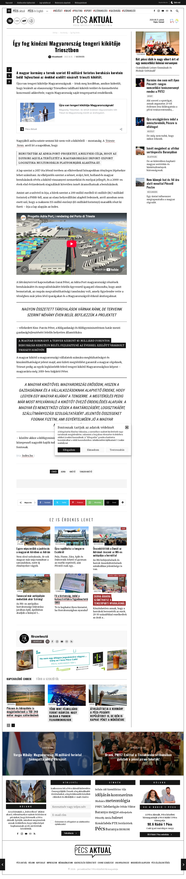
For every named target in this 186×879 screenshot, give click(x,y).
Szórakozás (101, 10)
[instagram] (159, 11)
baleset (117, 818)
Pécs (100, 828)
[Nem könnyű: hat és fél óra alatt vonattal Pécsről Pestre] (140, 182)
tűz (124, 789)
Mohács (100, 801)
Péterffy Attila (103, 817)
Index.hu (27, 455)
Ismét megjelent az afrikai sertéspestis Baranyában (163, 150)
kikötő (72, 471)
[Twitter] (9, 75)
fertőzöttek (125, 823)
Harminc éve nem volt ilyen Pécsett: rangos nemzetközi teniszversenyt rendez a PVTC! (163, 86)
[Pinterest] (9, 81)
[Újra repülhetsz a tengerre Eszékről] (71, 536)
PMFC (99, 806)
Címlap (55, 33)
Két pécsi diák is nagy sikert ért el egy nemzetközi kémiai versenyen (157, 61)
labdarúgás (111, 806)
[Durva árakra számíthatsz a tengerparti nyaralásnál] (110, 583)
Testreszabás (117, 449)
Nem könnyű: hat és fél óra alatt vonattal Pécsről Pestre (163, 183)
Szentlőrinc (114, 789)
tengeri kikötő (85, 471)
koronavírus (122, 795)
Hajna (155, 22)
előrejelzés (125, 812)
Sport (88, 10)
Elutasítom (93, 449)
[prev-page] (8, 725)
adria (63, 471)
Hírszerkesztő (39, 636)
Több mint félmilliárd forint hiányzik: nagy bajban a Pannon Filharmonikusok (63, 714)
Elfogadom (69, 449)
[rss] (171, 11)
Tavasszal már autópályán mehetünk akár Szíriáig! (30, 597)
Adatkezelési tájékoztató (104, 440)
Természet (60, 591)
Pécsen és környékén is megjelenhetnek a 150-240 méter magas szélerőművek (23, 711)
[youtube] (163, 11)
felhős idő (101, 789)
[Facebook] (9, 69)
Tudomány (141, 54)
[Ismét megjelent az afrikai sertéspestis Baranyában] (140, 150)
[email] (167, 11)
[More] (123, 502)
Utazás (20, 544)
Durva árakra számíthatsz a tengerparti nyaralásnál (109, 599)
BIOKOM (124, 829)
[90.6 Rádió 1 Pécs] (160, 802)
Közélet (58, 10)
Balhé (68, 10)
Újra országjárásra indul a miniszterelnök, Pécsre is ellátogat (162, 123)
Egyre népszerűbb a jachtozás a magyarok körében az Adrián (33, 550)
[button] (126, 427)
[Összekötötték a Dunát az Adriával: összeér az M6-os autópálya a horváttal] (110, 536)
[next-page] (13, 725)
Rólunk (26, 806)
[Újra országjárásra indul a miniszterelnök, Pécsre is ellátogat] (140, 121)
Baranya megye (107, 812)
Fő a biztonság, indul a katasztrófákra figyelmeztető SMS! (71, 599)
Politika (78, 10)
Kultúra (52, 704)
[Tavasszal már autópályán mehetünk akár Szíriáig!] (33, 583)
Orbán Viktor (127, 806)
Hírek (19, 591)
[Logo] (93, 851)
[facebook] (154, 11)
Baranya (11, 704)
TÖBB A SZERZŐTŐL (47, 679)
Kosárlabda (103, 823)
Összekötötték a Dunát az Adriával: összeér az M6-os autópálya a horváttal (107, 552)
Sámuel (161, 22)
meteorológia (117, 800)
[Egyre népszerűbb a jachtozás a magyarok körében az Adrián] (33, 536)
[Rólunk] (26, 791)
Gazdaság (115, 10)
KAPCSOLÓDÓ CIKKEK (19, 679)
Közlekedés (60, 544)
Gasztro (97, 591)
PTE (115, 823)
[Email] (47, 642)
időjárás (102, 795)
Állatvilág (152, 156)
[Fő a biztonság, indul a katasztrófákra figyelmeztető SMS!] (71, 583)
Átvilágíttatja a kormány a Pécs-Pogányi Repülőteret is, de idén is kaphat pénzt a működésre (107, 714)
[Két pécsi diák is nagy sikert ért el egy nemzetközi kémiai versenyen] (157, 43)
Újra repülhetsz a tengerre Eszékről (69, 550)
